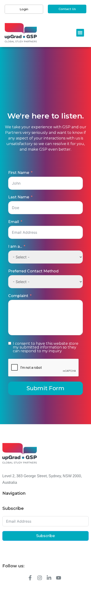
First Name (18, 172)
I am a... (15, 246)
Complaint (18, 296)
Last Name (18, 197)
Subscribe (45, 536)
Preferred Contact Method (33, 271)
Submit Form (45, 388)
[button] (80, 33)
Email (13, 222)
